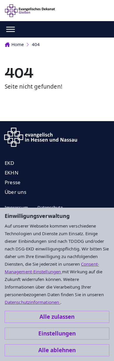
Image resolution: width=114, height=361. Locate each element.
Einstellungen (57, 333)
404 (36, 44)
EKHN (11, 172)
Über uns (16, 192)
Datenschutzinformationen (32, 302)
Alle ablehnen (57, 350)
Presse (12, 182)
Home (17, 44)
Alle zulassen (57, 317)
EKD (9, 163)
